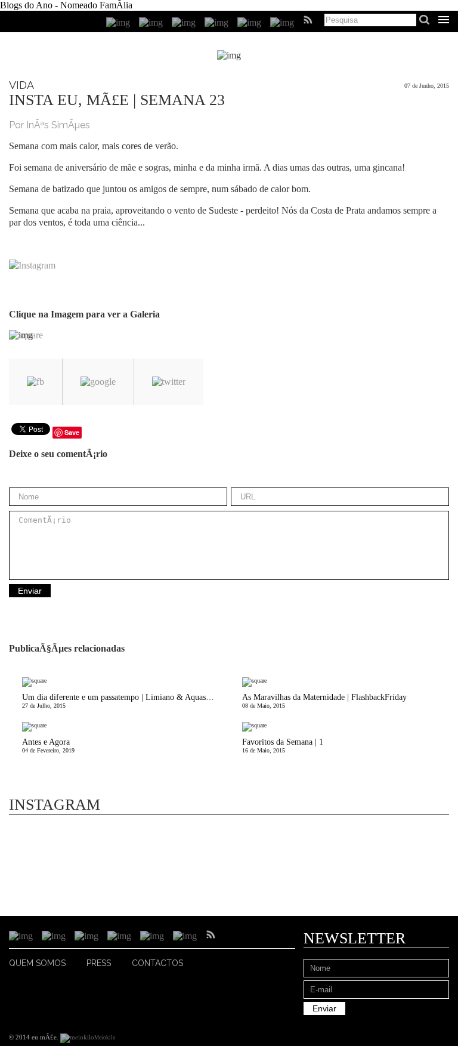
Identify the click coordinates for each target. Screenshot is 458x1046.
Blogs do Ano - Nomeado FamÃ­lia (66, 5)
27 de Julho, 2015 (121, 701)
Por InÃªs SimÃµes (49, 125)
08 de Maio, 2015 (324, 701)
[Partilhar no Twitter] (168, 382)
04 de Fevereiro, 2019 (48, 746)
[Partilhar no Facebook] (35, 382)
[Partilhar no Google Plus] (98, 382)
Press (98, 963)
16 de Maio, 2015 (282, 746)
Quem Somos (37, 963)
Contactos (157, 963)
